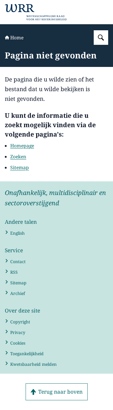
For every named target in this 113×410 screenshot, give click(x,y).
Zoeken (18, 156)
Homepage (22, 145)
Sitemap (19, 167)
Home (17, 37)
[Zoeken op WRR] (101, 37)
